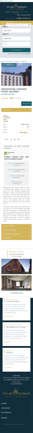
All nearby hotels (16, 293)
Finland (16, 61)
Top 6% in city (16, 176)
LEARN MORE (8, 316)
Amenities (7, 238)
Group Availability (25, 53)
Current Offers (9, 226)
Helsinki (24, 61)
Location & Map (9, 230)
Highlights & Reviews (11, 234)
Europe (9, 61)
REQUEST (7, 342)
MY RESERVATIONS (25, 15)
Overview (7, 110)
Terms (16, 424)
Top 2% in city (17, 164)
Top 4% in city (16, 170)
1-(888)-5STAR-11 (23, 18)
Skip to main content (6, 1)
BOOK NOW (26, 103)
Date (5, 26)
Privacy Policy (21, 424)
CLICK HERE (7, 367)
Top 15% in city (16, 182)
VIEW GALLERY (10, 65)
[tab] (16, 110)
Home (3, 61)
